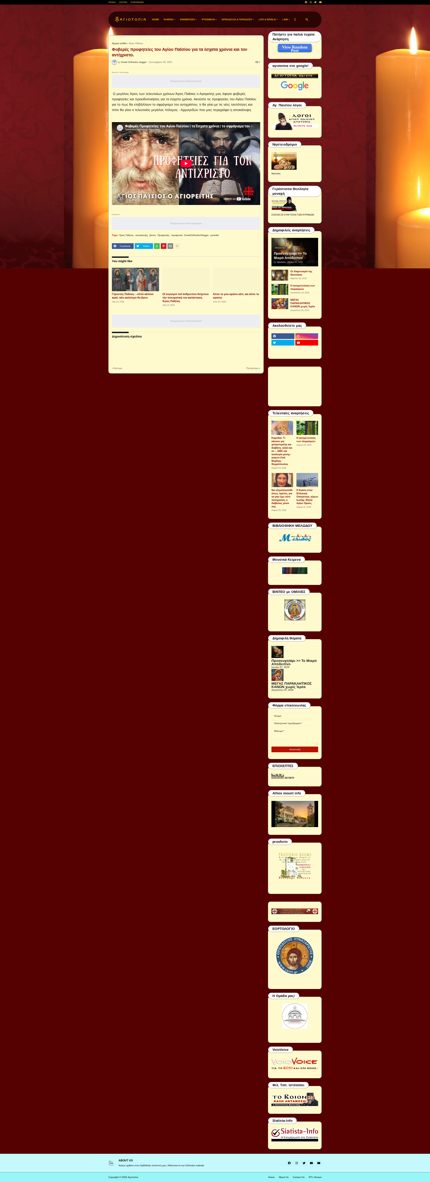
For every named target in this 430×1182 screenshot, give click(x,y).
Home (271, 1177)
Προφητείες (163, 235)
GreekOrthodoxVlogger (196, 235)
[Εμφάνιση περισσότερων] (177, 246)
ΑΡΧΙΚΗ (112, 2)
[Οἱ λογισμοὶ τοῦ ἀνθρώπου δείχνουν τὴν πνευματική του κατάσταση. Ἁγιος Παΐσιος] (186, 279)
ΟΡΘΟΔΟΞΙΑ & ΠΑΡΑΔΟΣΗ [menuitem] (237, 19)
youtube (214, 235)
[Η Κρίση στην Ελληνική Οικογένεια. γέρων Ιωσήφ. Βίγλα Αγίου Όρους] (307, 480)
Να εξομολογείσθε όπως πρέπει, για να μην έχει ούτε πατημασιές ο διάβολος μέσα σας (282, 498)
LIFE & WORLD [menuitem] (267, 19)
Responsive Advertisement (186, 81)
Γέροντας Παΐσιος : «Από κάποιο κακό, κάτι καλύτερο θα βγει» (133, 296)
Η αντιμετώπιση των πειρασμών (302, 287)
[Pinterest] (163, 246)
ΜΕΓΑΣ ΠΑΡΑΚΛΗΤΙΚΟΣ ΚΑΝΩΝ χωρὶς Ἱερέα (302, 303)
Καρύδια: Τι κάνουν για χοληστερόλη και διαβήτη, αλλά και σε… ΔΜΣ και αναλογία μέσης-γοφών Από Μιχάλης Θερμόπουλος (281, 450)
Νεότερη (118, 368)
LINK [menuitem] (285, 19)
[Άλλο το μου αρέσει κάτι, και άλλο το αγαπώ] (236, 279)
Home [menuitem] (155, 19)
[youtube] (320, 2)
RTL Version (315, 1177)
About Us (284, 1177)
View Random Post (295, 47)
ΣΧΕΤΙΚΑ (123, 2)
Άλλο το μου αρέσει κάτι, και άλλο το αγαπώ (236, 296)
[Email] (170, 246)
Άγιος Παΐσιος (136, 43)
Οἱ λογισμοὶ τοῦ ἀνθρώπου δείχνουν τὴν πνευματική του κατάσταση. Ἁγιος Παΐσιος (185, 298)
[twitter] (315, 2)
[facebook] (306, 2)
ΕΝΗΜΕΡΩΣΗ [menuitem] (187, 19)
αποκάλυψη (141, 235)
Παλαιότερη (252, 368)
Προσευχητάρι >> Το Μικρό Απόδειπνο (290, 256)
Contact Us (299, 1177)
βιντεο (152, 235)
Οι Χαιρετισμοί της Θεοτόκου (301, 273)
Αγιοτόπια (133, 1177)
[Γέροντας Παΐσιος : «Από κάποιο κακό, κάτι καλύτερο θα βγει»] (135, 279)
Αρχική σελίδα (119, 43)
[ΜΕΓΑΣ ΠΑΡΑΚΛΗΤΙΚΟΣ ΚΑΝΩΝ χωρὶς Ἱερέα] (279, 303)
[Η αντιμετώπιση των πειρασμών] (279, 289)
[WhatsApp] (157, 246)
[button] (295, 20)
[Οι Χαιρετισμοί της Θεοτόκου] (279, 275)
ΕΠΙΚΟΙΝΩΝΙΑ (137, 2)
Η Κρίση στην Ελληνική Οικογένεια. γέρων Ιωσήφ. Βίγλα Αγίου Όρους (307, 497)
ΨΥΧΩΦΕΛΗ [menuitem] (208, 19)
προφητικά (176, 235)
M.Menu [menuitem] (168, 19)
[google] (282, 349)
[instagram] (311, 2)
